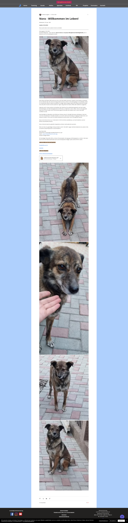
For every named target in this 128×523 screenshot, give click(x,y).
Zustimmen (121, 520)
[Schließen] (126, 521)
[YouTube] (20, 514)
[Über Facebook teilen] (40, 498)
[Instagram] (16, 514)
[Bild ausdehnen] (64, 202)
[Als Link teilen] (49, 498)
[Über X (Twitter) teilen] (43, 498)
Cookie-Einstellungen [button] (103, 520)
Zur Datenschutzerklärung (28, 521)
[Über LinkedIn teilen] (46, 498)
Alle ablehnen (113, 520)
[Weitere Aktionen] (88, 14)
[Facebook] (12, 514)
